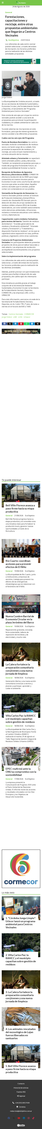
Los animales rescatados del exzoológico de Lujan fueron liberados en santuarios (21, 1033)
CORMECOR (29, 314)
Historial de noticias (21, 1088)
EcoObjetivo (14, 40)
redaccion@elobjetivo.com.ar (21, 1111)
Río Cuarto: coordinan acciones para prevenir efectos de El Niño (18, 564)
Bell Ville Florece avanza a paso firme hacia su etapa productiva (20, 508)
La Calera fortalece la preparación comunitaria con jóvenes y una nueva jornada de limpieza (20, 669)
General (8, 12)
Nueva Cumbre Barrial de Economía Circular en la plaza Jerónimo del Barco (20, 619)
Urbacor (27, 317)
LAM (15, 317)
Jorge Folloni (7, 317)
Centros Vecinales (16, 314)
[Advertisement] (21, 362)
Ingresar (22, 1096)
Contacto (21, 1083)
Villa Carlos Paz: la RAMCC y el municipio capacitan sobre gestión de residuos (21, 718)
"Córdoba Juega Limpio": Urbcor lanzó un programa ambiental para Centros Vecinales (21, 923)
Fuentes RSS (21, 1092)
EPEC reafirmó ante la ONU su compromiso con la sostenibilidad (21, 771)
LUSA (20, 317)
